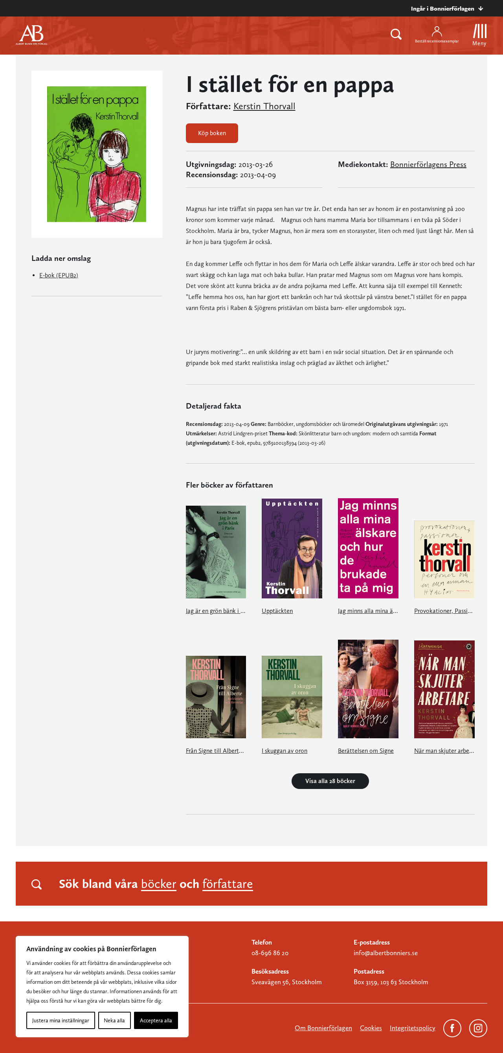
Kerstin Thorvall (264, 106)
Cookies (371, 1028)
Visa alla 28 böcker (330, 781)
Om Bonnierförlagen (323, 1028)
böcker (158, 883)
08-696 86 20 (270, 953)
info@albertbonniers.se (386, 953)
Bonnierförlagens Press (428, 164)
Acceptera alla (156, 1020)
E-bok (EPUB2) (58, 275)
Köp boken (212, 133)
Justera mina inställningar (60, 1020)
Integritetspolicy (412, 1028)
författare (227, 883)
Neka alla (114, 1020)
